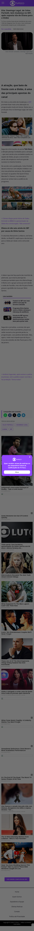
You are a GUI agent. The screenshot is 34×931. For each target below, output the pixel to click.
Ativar (17, 472)
